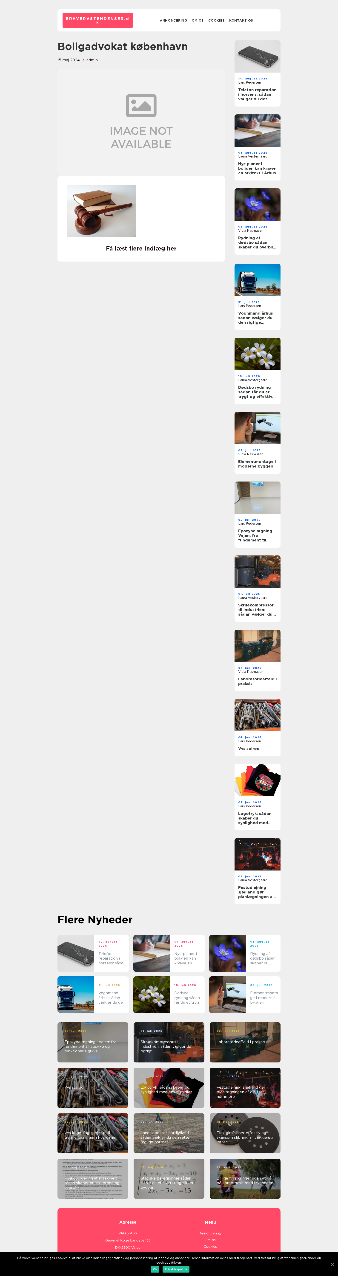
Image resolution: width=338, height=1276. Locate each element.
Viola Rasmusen (250, 230)
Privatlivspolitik (176, 1269)
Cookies (216, 20)
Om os (198, 20)
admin (92, 60)
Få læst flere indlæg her (141, 248)
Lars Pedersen (249, 82)
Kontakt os (241, 20)
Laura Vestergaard (252, 156)
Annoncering (173, 20)
